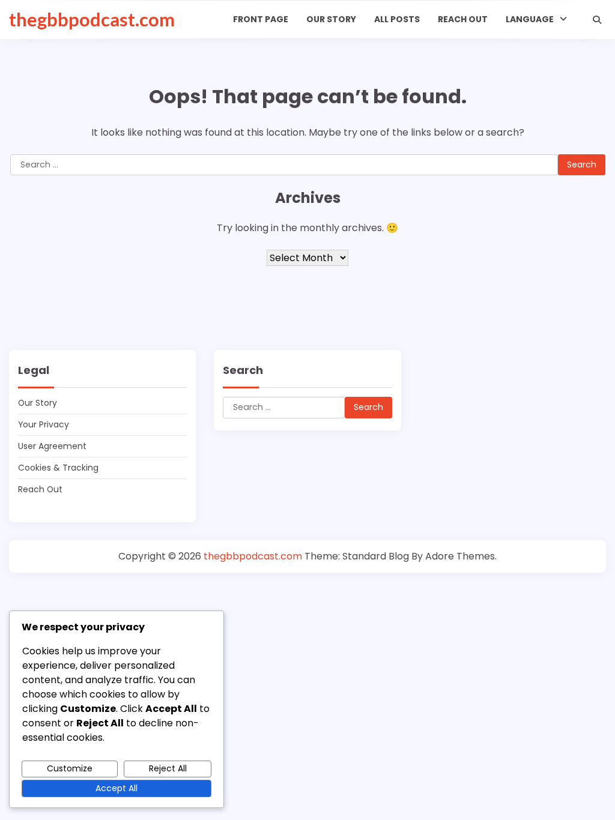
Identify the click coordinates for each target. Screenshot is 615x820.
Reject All (168, 768)
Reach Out (463, 19)
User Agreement (52, 446)
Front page (260, 19)
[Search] (597, 20)
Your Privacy (43, 424)
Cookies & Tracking (58, 468)
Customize (69, 768)
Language (530, 19)
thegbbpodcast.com (92, 19)
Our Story (331, 19)
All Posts (397, 19)
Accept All (116, 788)
